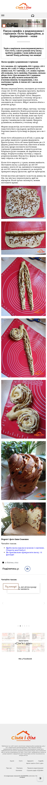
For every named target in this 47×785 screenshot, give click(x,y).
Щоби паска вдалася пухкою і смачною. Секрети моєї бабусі (25, 549)
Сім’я (20, 761)
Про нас (9, 768)
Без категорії (10, 586)
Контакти (19, 770)
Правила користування (35, 768)
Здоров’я (30, 761)
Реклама (19, 768)
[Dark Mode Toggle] (40, 778)
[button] (27, 568)
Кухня (12, 761)
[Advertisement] (23, 690)
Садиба (40, 761)
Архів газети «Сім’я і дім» (34, 763)
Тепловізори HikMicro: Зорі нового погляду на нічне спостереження (23, 613)
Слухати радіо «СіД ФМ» (35, 770)
